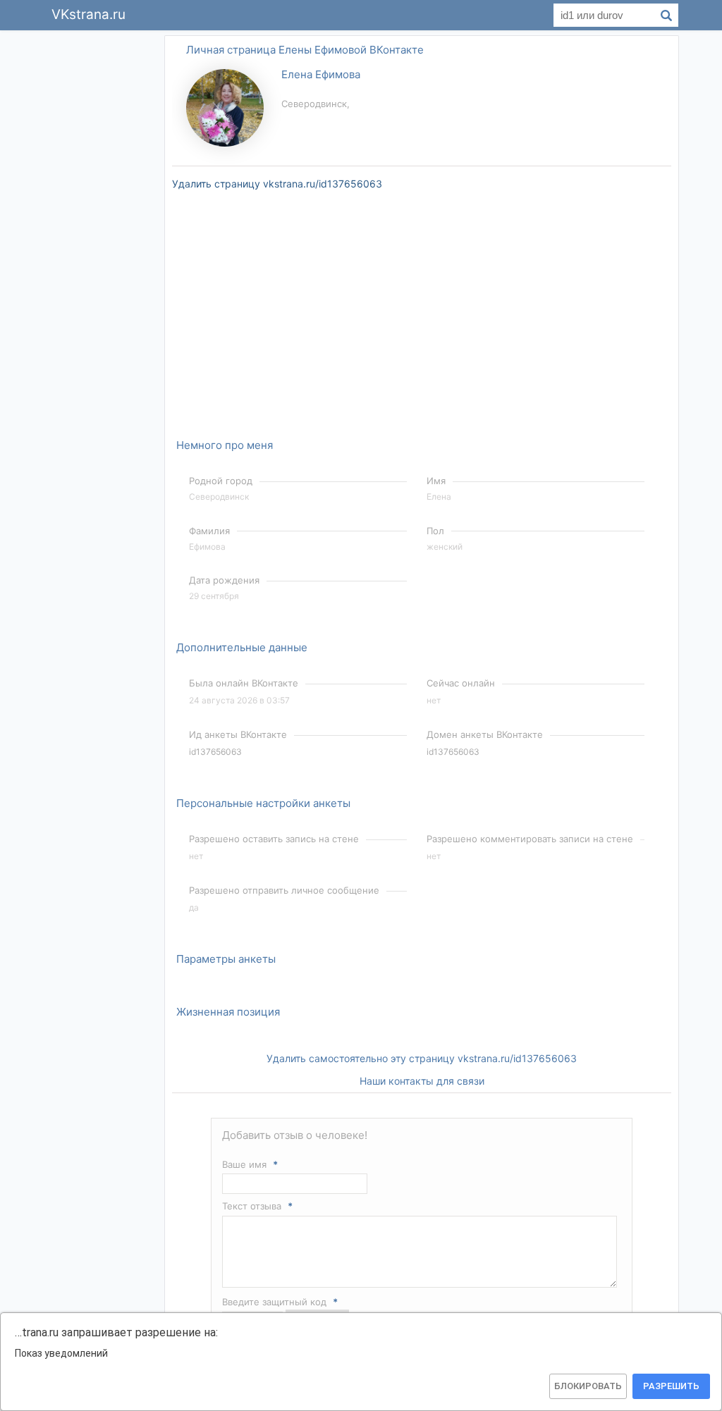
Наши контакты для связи (422, 1081)
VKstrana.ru (88, 14)
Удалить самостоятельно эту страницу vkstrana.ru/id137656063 (422, 1058)
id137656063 (215, 751)
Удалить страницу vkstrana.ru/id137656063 (277, 184)
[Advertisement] (100, 245)
